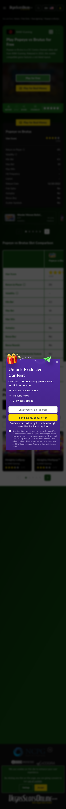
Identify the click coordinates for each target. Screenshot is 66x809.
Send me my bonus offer (33, 417)
